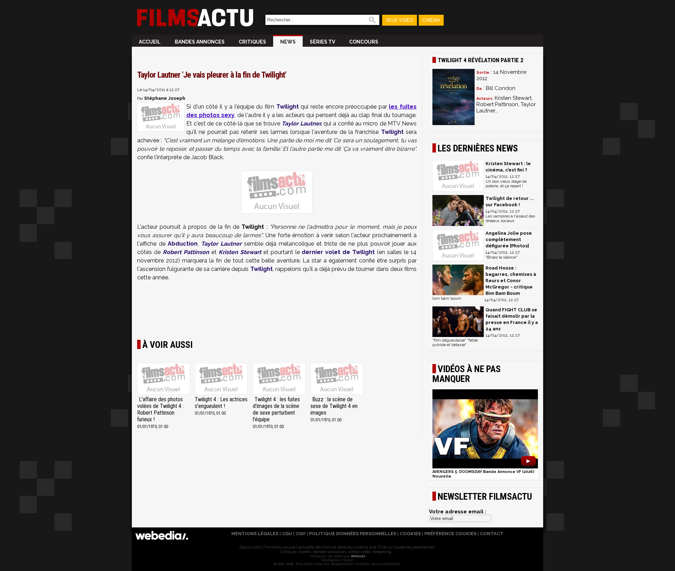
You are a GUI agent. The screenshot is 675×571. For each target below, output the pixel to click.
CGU (287, 533)
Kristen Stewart (240, 252)
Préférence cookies (450, 533)
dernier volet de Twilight (337, 252)
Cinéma (431, 20)
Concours (363, 42)
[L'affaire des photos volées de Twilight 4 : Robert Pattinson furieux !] (163, 379)
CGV (301, 533)
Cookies (410, 533)
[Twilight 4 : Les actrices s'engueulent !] (221, 379)
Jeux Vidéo (399, 20)
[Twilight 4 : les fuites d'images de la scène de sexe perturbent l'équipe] (279, 379)
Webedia (357, 556)
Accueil (150, 42)
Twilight (287, 106)
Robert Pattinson (186, 252)
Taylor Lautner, (302, 123)
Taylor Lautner (221, 243)
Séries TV (322, 42)
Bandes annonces (200, 42)
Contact (491, 533)
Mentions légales (254, 533)
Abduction (183, 243)
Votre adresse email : (457, 511)
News (288, 42)
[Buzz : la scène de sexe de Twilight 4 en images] (336, 379)
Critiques (252, 42)
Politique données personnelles (352, 533)
